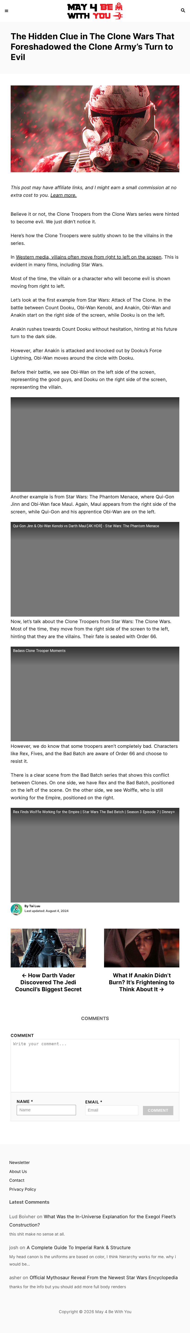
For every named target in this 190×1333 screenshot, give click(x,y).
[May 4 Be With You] (95, 11)
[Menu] (7, 10)
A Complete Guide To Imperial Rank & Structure (79, 1247)
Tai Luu (34, 906)
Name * (25, 1101)
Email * (94, 1102)
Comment (22, 1035)
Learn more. (64, 195)
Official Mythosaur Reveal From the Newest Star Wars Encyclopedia (104, 1277)
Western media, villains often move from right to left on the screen (89, 257)
